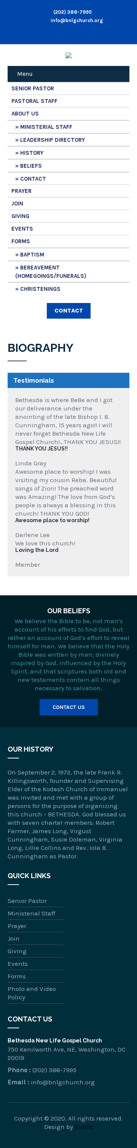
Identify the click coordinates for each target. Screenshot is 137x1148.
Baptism (32, 254)
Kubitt (84, 1126)
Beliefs (31, 165)
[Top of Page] (115, 1128)
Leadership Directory (52, 139)
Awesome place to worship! (52, 520)
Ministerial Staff (46, 126)
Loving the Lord (37, 550)
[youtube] (76, 32)
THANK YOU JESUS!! (41, 449)
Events (22, 228)
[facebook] (60, 32)
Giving (20, 216)
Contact (33, 178)
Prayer (21, 191)
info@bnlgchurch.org (76, 20)
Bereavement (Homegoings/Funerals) (50, 271)
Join (17, 203)
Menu (25, 73)
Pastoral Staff (34, 101)
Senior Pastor (32, 88)
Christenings (40, 288)
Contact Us (69, 707)
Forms (20, 241)
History (31, 152)
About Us (25, 113)
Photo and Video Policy (32, 993)
